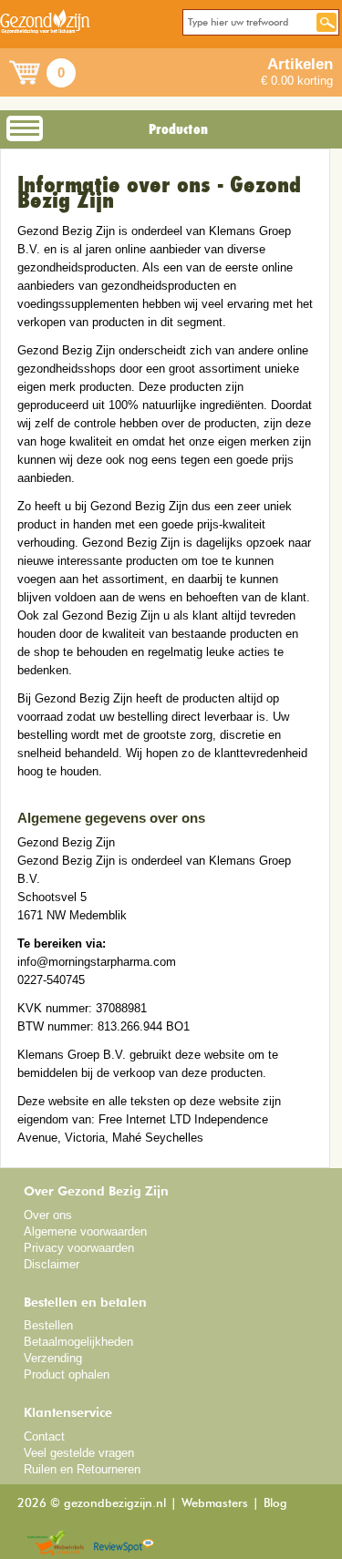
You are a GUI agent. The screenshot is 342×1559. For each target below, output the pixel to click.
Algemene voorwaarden (85, 1231)
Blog (275, 1504)
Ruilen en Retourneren (82, 1469)
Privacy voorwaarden (79, 1248)
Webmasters (214, 1504)
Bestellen (48, 1325)
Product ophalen (66, 1374)
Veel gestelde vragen (79, 1453)
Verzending (53, 1358)
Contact (44, 1436)
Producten (178, 129)
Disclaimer (51, 1264)
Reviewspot (124, 1544)
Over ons (48, 1215)
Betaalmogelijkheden (78, 1342)
